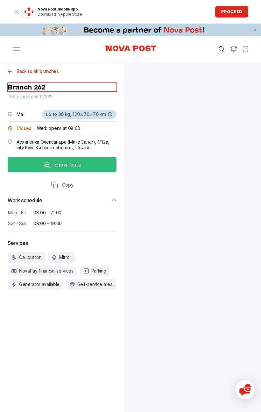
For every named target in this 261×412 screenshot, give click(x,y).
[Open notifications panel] (233, 49)
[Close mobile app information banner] (16, 12)
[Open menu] (16, 49)
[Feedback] (245, 389)
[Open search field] (221, 49)
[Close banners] (254, 29)
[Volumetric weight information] (110, 114)
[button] (62, 185)
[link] (130, 30)
